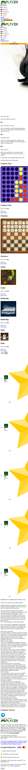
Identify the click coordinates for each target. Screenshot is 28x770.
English (5, 5)
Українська (6, 11)
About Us (15, 741)
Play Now (3, 211)
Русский (5, 9)
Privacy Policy (22, 742)
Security (17, 742)
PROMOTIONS (5, 18)
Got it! (2, 768)
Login (2, 20)
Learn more (17, 765)
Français (5, 7)
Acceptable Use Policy (6, 743)
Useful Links (4, 741)
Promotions (10, 741)
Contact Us (21, 741)
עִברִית (4, 15)
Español (5, 13)
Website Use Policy (17, 743)
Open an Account (8, 20)
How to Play (4, 212)
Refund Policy (11, 742)
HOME (2, 17)
